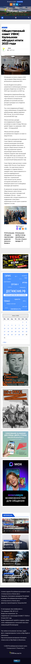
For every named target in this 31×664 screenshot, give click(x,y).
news (9, 48)
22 (22, 331)
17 (4, 331)
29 (22, 334)
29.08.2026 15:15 (9, 547)
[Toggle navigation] (15, 18)
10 (4, 328)
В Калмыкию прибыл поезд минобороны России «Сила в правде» (20, 237)
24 (4, 334)
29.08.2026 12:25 (9, 580)
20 (15, 331)
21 (19, 331)
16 (26, 328)
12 (12, 328)
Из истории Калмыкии (9, 573)
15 (22, 328)
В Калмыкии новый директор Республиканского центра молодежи (13, 545)
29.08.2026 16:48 (9, 530)
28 (19, 334)
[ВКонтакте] (20, 229)
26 (12, 334)
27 (15, 334)
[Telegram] (26, 229)
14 (19, 328)
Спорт (11, 524)
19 (12, 331)
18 (8, 331)
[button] (28, 17)
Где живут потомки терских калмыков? (13, 576)
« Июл (4, 342)
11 (8, 328)
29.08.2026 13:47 (9, 563)
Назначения (6, 540)
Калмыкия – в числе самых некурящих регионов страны (13, 561)
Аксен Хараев (20, 580)
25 (8, 334)
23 (26, 331)
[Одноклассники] (23, 229)
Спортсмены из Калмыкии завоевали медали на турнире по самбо (14, 529)
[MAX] (17, 229)
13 (15, 328)
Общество (4, 27)
